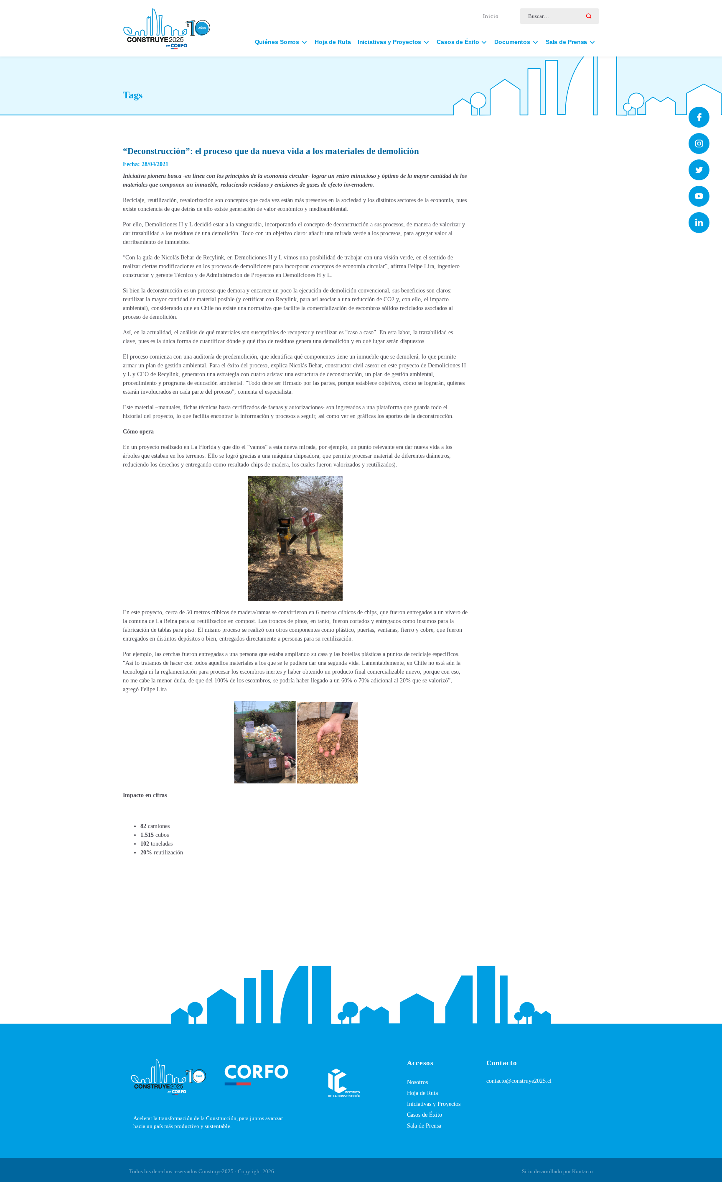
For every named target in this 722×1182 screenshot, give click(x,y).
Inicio (491, 16)
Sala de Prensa (424, 1126)
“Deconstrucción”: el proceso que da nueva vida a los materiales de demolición (271, 151)
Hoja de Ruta (333, 41)
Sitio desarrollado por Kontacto (557, 1171)
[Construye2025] (167, 24)
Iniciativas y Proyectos (433, 1104)
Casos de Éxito (424, 1115)
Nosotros (417, 1082)
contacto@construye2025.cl (519, 1081)
